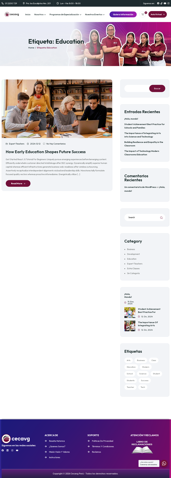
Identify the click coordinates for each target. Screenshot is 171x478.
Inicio (27, 14)
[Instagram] (12, 450)
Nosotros (38, 14)
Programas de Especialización (64, 14)
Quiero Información (123, 14)
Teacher (130, 387)
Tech (143, 387)
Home (31, 47)
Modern (145, 367)
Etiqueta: (47, 47)
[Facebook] (3, 450)
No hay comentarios (56, 143)
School (130, 373)
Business (131, 249)
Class (153, 360)
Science (142, 373)
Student (156, 373)
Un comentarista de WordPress (140, 187)
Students (131, 380)
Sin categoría (133, 273)
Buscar (157, 88)
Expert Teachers (16, 143)
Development (133, 254)
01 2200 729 (11, 3)
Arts (128, 360)
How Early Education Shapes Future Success (46, 151)
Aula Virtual (156, 14)
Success (144, 380)
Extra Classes (133, 268)
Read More (16, 183)
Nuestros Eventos (93, 14)
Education (131, 258)
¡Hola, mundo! (131, 118)
